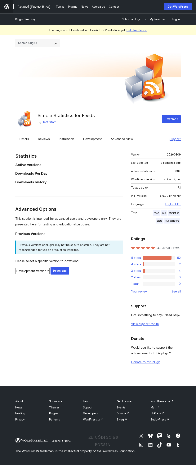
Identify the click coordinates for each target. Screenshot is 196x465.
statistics (174, 212)
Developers (90, 413)
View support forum (145, 324)
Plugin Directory (25, 19)
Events (121, 407)
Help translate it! (137, 30)
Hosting (20, 413)
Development (92, 139)
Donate (123, 413)
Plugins (53, 413)
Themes (54, 407)
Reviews (44, 139)
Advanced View (122, 139)
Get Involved (125, 401)
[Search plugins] (56, 43)
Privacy (20, 419)
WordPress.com (162, 401)
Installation (66, 139)
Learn (86, 401)
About (19, 401)
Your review (139, 291)
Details (24, 139)
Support (175, 139)
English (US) (173, 204)
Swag (122, 419)
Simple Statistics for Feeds (66, 115)
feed (156, 212)
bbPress (157, 413)
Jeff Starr (49, 122)
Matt (155, 407)
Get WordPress (178, 6)
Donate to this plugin (145, 362)
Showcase (55, 401)
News (18, 407)
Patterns (54, 419)
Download (171, 119)
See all (176, 291)
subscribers (172, 220)
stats (159, 220)
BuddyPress (160, 419)
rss (164, 212)
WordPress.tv (93, 419)
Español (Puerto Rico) (64, 440)
